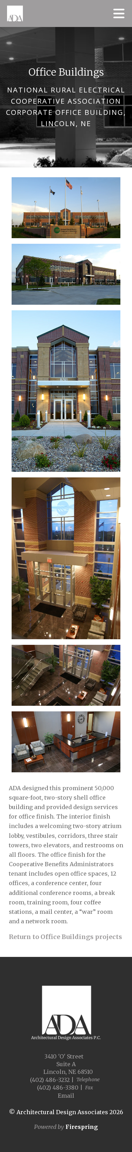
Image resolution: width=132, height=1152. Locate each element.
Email (66, 1095)
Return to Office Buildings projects (65, 937)
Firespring (81, 1126)
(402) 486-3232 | (52, 1079)
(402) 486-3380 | (60, 1087)
